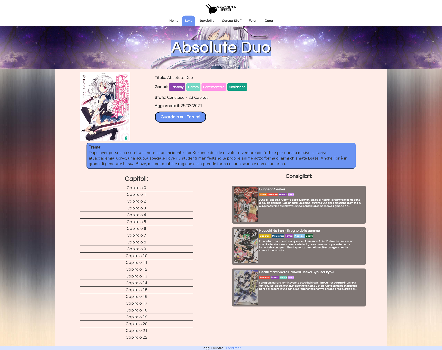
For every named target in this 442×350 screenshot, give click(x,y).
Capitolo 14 (136, 283)
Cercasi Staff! (232, 20)
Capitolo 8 (136, 242)
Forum (253, 20)
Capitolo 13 (136, 276)
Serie (188, 20)
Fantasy (177, 87)
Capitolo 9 (136, 249)
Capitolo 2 (136, 201)
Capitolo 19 (136, 317)
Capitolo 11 (136, 262)
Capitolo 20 (136, 324)
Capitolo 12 (136, 269)
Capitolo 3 (136, 208)
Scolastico (237, 87)
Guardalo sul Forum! (180, 117)
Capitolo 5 (136, 222)
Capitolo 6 (136, 228)
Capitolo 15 (136, 290)
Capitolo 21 (136, 330)
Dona (269, 20)
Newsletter (207, 20)
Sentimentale (213, 87)
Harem (193, 87)
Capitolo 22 (136, 337)
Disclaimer (232, 348)
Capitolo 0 (136, 188)
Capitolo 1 (136, 194)
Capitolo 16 (136, 296)
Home (173, 20)
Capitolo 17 (136, 303)
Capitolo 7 (136, 235)
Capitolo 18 (136, 310)
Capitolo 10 (136, 256)
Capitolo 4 (136, 215)
